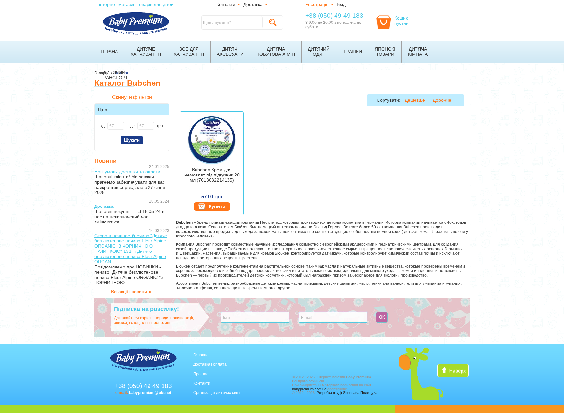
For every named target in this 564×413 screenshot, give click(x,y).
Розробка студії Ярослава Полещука (347, 393)
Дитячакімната (418, 51)
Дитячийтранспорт (114, 75)
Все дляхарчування (189, 51)
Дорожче (442, 100)
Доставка (253, 4)
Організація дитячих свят (216, 392)
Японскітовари (385, 51)
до (132, 125)
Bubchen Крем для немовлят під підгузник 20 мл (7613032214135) (212, 175)
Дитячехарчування (146, 51)
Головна (201, 355)
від (102, 125)
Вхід (341, 4)
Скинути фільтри (132, 97)
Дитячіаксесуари (230, 51)
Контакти (225, 4)
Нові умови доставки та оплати (127, 171)
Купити (217, 206)
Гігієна (109, 51)
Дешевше (415, 100)
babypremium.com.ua (309, 389)
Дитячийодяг (319, 51)
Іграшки (352, 51)
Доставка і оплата (210, 364)
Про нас (200, 374)
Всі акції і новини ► (132, 291)
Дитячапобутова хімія (275, 51)
